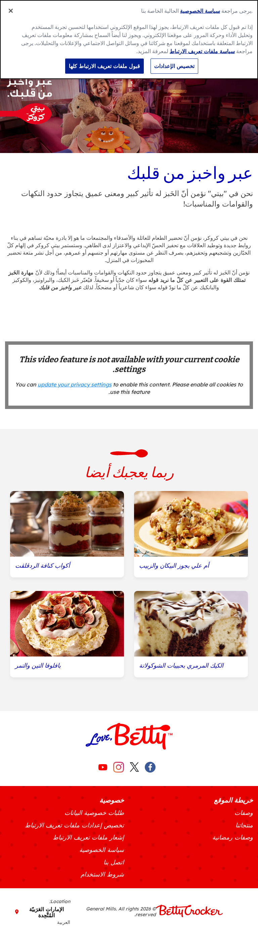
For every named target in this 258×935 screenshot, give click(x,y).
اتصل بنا (113, 862)
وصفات (243, 813)
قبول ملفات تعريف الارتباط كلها (104, 66)
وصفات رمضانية (232, 837)
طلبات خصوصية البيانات (94, 813)
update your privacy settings (75, 384)
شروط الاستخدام (102, 874)
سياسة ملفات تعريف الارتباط (202, 51)
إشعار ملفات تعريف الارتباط (88, 837)
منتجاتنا (244, 825)
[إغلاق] (10, 10)
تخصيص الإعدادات (174, 66)
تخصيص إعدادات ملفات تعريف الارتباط (74, 825)
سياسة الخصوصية (101, 850)
